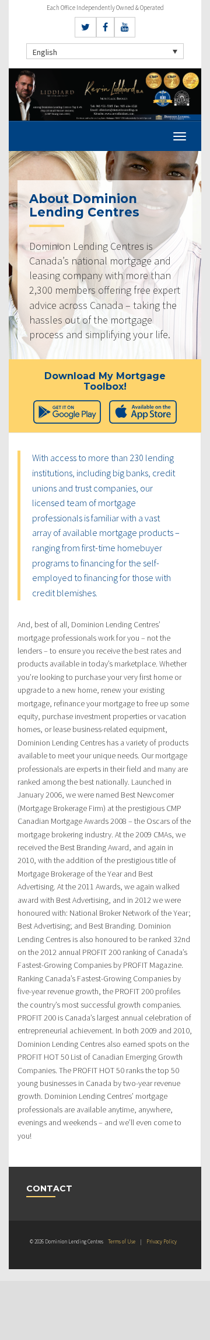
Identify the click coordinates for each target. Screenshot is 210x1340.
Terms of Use (121, 1241)
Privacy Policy (161, 1241)
